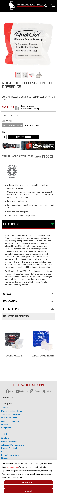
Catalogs (5, 438)
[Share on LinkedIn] (51, 157)
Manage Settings (28, 482)
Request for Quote (9, 441)
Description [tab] (11, 224)
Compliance (6, 427)
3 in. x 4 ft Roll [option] (32, 125)
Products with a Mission (12, 411)
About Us (5, 408)
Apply (31, 106)
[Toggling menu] (3, 6)
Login (23, 106)
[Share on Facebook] (43, 157)
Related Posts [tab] (13, 309)
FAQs (3, 451)
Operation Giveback (9, 417)
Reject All (28, 491)
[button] (25, 74)
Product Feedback (9, 448)
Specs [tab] (7, 293)
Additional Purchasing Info (12, 445)
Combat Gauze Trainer (43, 356)
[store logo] (26, 5)
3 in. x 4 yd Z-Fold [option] (12, 125)
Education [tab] (10, 301)
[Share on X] (47, 157)
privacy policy (12, 467)
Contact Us (6, 458)
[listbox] (28, 125)
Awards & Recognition (11, 421)
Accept (28, 487)
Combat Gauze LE (14, 356)
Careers (4, 424)
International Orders (10, 455)
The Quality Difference (10, 414)
